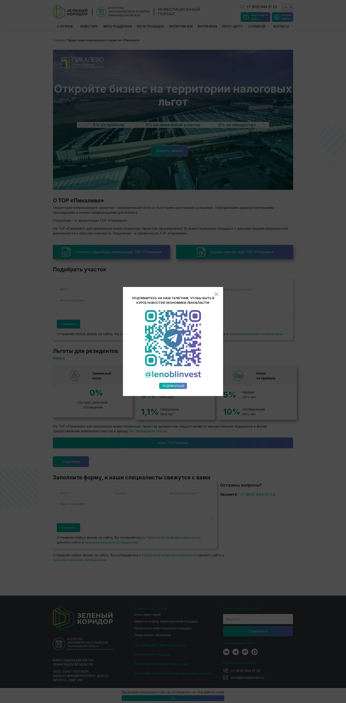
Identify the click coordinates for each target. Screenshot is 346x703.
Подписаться (173, 386)
